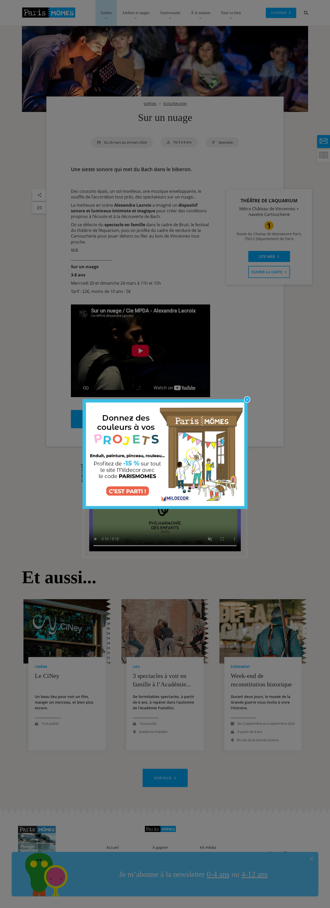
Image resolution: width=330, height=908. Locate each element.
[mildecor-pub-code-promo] (165, 454)
